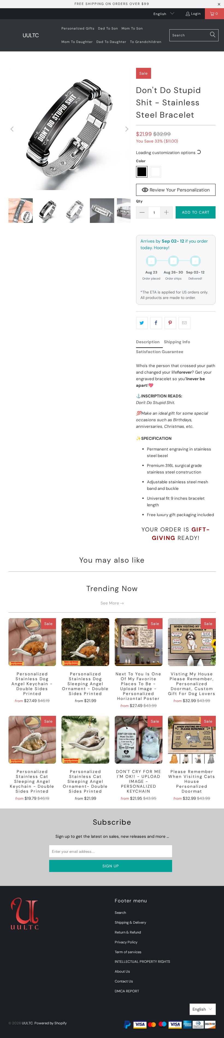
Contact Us (124, 981)
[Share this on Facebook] (156, 323)
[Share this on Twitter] (142, 323)
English (160, 14)
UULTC (27, 1023)
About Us (122, 971)
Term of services (128, 952)
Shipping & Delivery (130, 922)
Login (196, 13)
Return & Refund (128, 932)
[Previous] (12, 129)
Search (120, 912)
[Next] (126, 129)
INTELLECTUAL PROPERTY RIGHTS (142, 961)
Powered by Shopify (50, 1023)
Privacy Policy (126, 942)
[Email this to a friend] (184, 323)
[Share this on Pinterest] (170, 323)
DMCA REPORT (127, 991)
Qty (139, 201)
